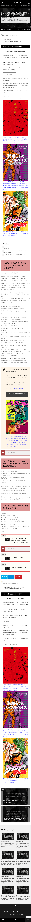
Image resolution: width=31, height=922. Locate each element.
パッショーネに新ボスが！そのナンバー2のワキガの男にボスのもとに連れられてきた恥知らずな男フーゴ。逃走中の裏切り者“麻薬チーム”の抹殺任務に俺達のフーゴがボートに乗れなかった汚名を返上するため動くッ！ (15, 185)
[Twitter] (4, 577)
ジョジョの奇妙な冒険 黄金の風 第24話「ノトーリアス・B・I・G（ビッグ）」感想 (19, 540)
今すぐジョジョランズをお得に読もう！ (17, 394)
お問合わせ (6, 911)
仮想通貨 (3, 5)
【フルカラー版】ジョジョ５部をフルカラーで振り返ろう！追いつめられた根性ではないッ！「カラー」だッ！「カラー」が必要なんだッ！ (15, 233)
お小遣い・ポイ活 (9, 5)
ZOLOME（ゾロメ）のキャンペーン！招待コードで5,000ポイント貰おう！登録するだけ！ (16, 40)
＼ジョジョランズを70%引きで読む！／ (15, 388)
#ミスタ (24, 20)
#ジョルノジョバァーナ (13, 19)
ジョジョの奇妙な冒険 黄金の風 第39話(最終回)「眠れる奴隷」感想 (8, 845)
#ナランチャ (13, 20)
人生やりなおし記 (15, 2)
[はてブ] (11, 577)
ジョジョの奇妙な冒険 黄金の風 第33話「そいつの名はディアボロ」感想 (8, 898)
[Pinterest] (18, 577)
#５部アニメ (13, 17)
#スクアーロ (21, 19)
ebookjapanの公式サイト (9, 74)
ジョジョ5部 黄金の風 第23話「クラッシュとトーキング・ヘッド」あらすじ (14, 248)
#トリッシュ (7, 20)
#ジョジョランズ (18, 5)
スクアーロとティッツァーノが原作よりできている (14, 254)
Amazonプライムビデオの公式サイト (11, 644)
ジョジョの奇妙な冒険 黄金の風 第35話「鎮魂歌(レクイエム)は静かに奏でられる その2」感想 (8, 881)
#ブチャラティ (19, 20)
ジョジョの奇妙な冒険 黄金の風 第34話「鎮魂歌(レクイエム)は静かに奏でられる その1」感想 (23, 881)
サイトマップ (25, 911)
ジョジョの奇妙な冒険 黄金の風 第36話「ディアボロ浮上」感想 (23, 863)
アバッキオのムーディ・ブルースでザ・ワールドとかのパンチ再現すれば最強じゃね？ (15, 251)
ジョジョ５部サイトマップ (18, 567)
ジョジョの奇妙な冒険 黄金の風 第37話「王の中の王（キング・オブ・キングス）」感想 (8, 863)
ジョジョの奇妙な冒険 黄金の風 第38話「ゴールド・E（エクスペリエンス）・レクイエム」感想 (23, 845)
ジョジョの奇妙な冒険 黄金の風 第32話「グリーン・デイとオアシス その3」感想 (23, 898)
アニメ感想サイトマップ (18, 557)
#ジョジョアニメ (10, 29)
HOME (3, 29)
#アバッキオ (5, 19)
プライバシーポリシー (15, 911)
